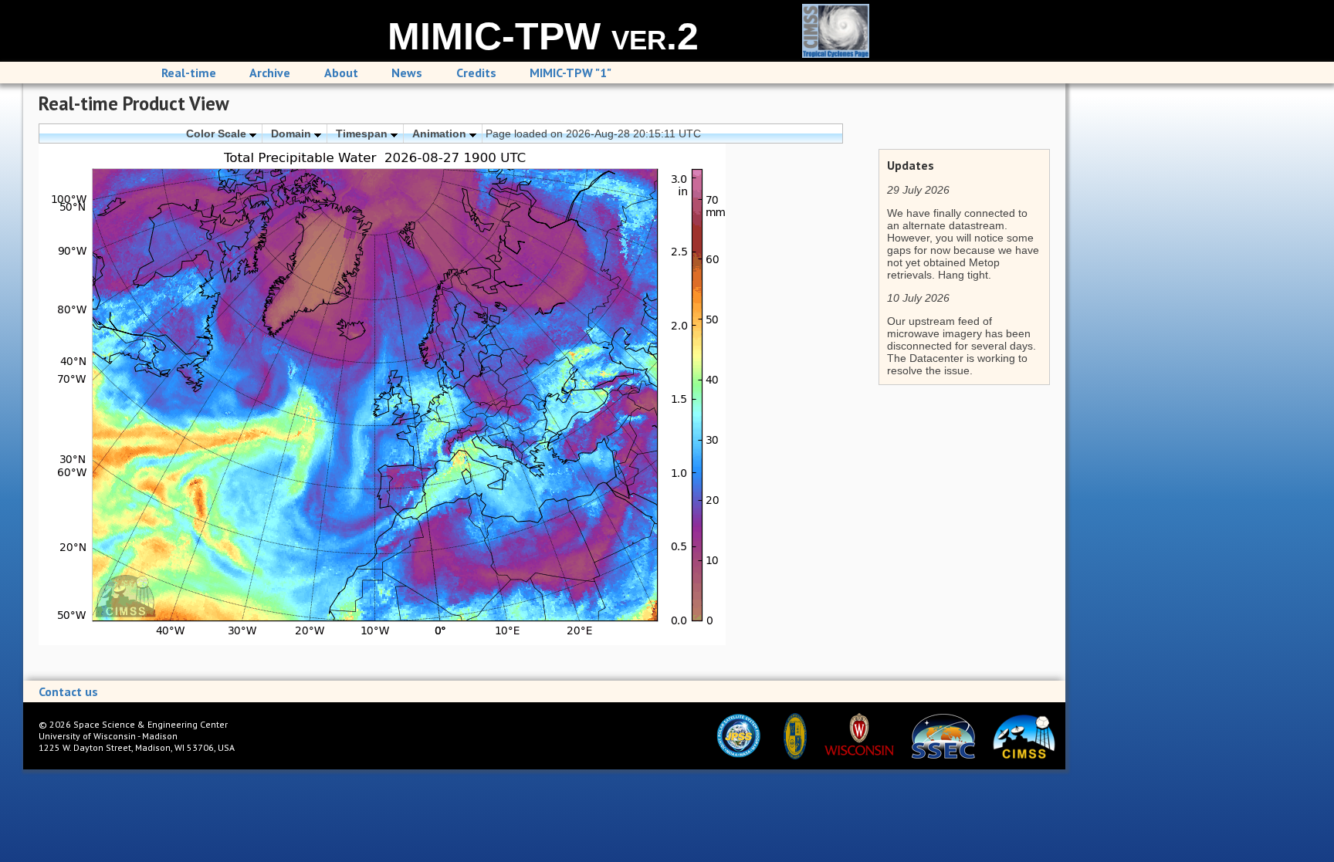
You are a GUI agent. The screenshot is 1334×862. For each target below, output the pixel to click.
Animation (440, 133)
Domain (292, 133)
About (341, 72)
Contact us (68, 691)
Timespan (363, 133)
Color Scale (217, 133)
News (406, 72)
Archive (269, 72)
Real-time (188, 72)
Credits (476, 72)
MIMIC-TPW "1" (570, 72)
